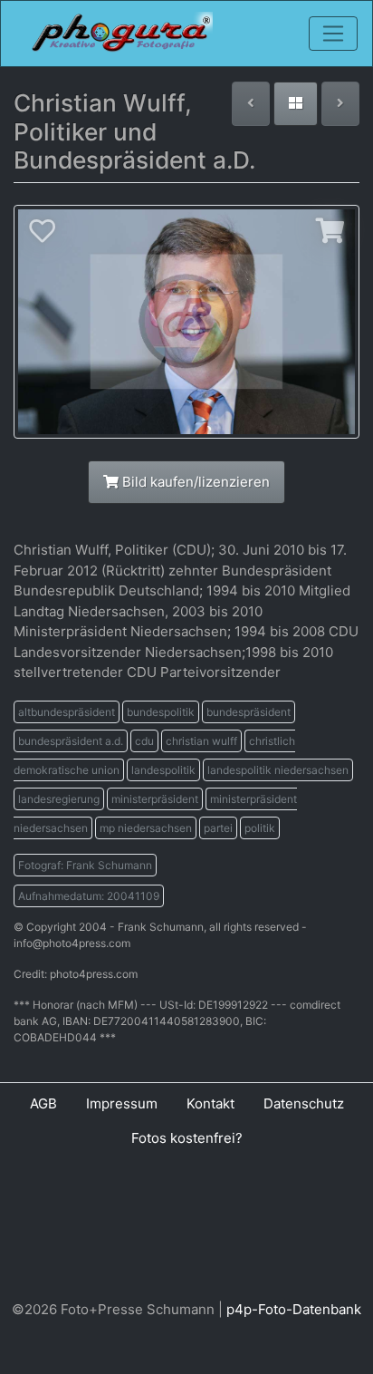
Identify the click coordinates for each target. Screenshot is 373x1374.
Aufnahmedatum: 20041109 (88, 896)
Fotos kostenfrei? (187, 1138)
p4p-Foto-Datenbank (293, 1309)
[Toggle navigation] (333, 33)
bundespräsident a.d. (70, 741)
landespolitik (163, 770)
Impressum (122, 1103)
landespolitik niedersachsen (278, 770)
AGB (43, 1103)
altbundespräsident (66, 712)
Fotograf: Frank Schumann (85, 865)
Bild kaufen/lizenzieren (194, 481)
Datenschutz (303, 1103)
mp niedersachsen (146, 828)
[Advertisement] (186, 1228)
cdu (144, 741)
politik (259, 828)
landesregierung (59, 799)
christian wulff (201, 741)
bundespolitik (161, 712)
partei (218, 828)
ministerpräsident (154, 799)
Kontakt (210, 1103)
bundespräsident (248, 712)
